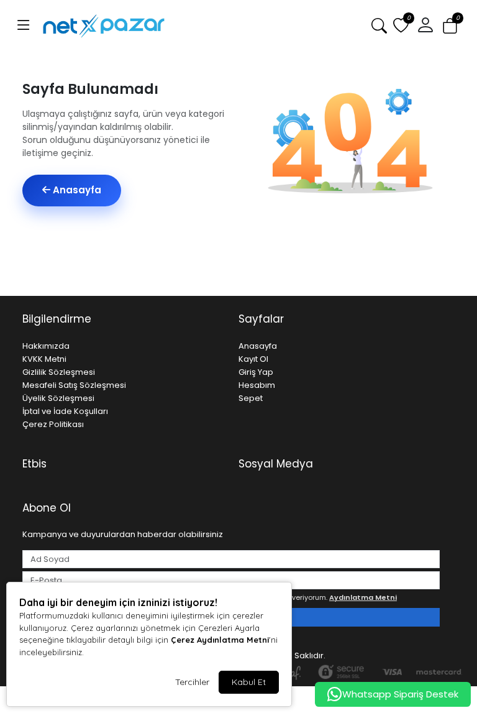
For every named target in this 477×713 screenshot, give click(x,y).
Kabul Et (249, 682)
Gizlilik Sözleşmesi (58, 372)
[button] (23, 25)
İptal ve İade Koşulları (65, 411)
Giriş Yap (255, 372)
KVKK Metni (44, 359)
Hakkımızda (46, 346)
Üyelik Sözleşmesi (58, 398)
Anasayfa (75, 189)
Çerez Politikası (53, 424)
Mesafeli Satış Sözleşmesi (74, 385)
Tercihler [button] (192, 682)
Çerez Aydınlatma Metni (220, 640)
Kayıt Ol (253, 359)
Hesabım (256, 385)
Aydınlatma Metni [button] (363, 597)
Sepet (250, 398)
